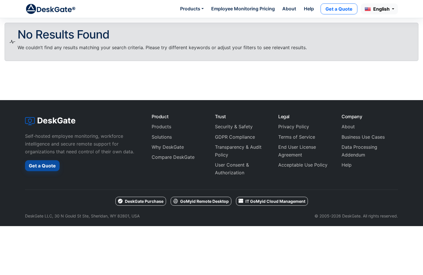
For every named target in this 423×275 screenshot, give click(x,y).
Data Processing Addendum (359, 151)
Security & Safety (234, 126)
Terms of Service (296, 137)
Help (309, 9)
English (382, 9)
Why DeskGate (168, 147)
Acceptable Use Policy (302, 165)
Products (161, 126)
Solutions (162, 137)
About (289, 9)
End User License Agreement (297, 151)
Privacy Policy (293, 126)
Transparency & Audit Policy (238, 151)
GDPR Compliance (235, 137)
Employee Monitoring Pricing (243, 9)
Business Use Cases (363, 137)
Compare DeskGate (173, 157)
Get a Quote (338, 9)
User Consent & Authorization (232, 168)
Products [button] (190, 9)
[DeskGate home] (51, 9)
